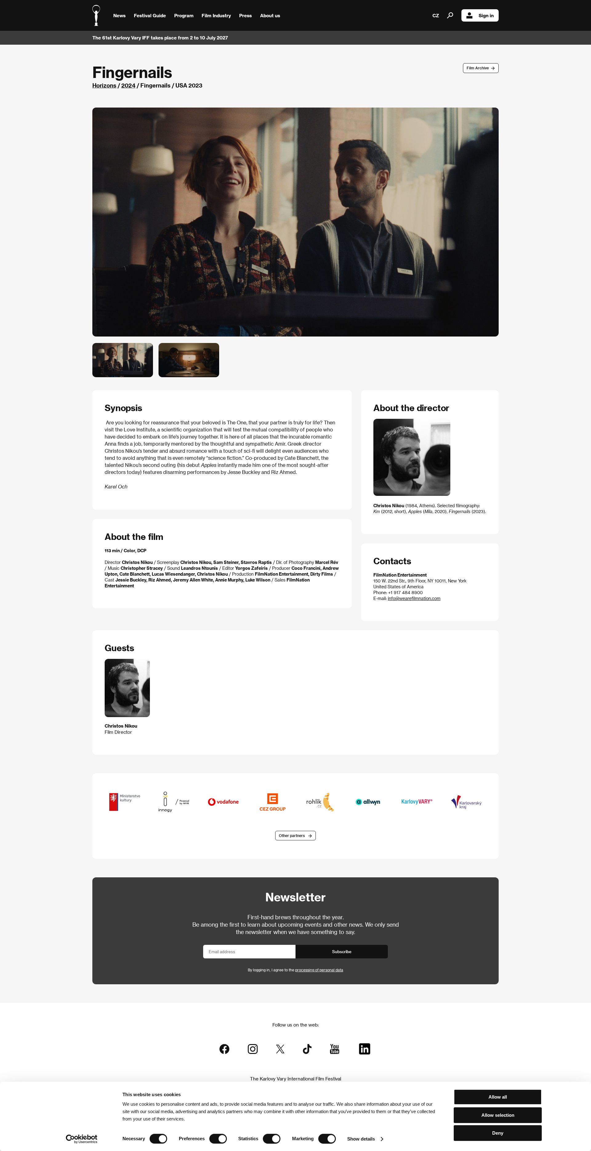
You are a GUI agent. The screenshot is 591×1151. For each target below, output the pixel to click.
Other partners (292, 835)
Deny (497, 1133)
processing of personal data (319, 970)
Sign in (486, 15)
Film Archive (478, 68)
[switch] (218, 1139)
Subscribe (342, 951)
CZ (435, 15)
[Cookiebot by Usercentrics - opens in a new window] (82, 1139)
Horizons (104, 85)
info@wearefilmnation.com (414, 598)
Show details (361, 1138)
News (119, 15)
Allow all (497, 1097)
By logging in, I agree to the (295, 970)
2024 (128, 85)
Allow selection (497, 1115)
